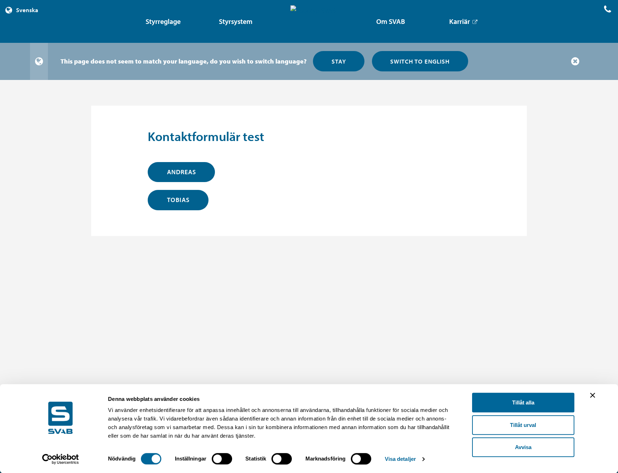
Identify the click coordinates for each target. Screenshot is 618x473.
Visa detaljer (400, 459)
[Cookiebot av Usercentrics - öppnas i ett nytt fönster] (60, 459)
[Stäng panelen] (592, 395)
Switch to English (420, 61)
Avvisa (523, 447)
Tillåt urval (523, 425)
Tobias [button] (178, 200)
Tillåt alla (523, 402)
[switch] (222, 458)
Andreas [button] (181, 172)
